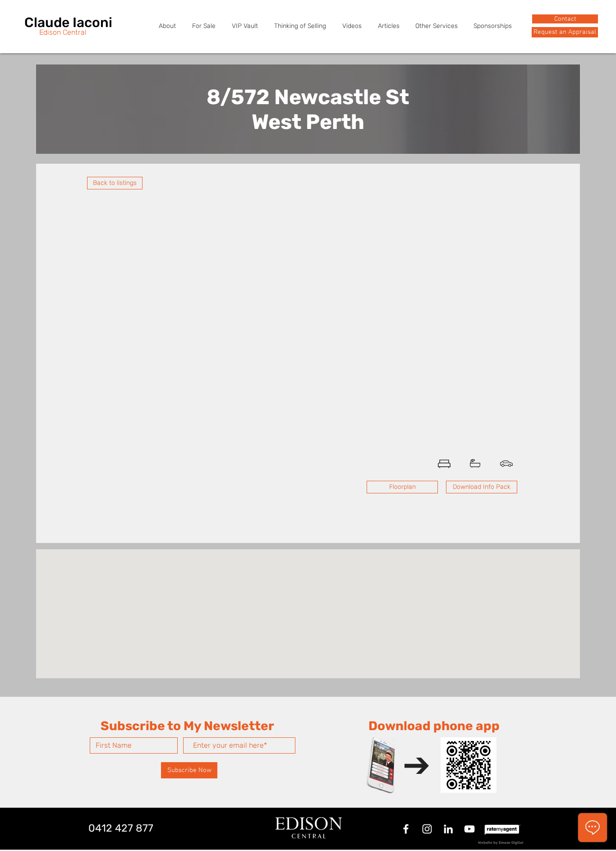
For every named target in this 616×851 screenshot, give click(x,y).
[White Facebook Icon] (406, 829)
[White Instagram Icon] (427, 829)
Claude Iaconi (68, 22)
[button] (565, 32)
